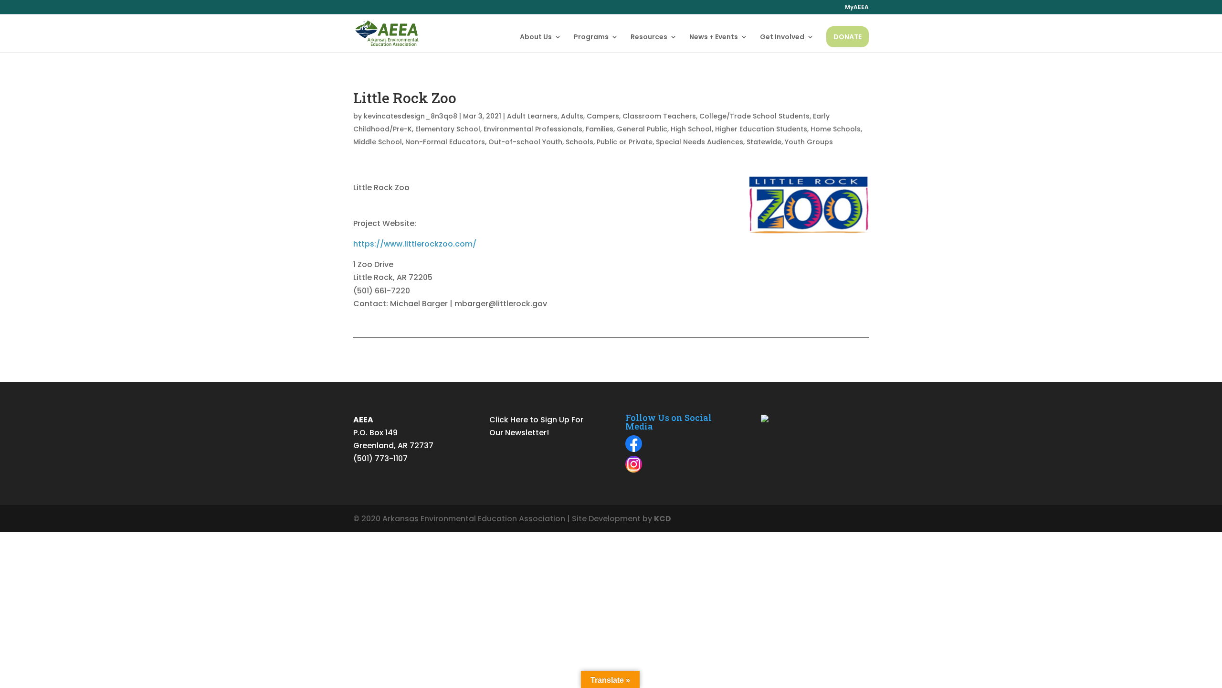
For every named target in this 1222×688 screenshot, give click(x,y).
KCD (662, 518)
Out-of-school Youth (525, 142)
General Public (642, 129)
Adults (572, 116)
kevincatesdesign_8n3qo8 (410, 116)
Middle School (377, 142)
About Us (536, 37)
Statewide (764, 142)
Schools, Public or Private (609, 142)
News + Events (713, 37)
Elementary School (447, 129)
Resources (649, 37)
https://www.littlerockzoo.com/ (414, 243)
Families (599, 129)
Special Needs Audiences (699, 142)
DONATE (847, 37)
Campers (603, 116)
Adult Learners (532, 116)
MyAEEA (857, 7)
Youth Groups (809, 142)
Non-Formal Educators (445, 142)
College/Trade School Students (754, 116)
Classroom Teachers (659, 116)
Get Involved (782, 37)
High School (691, 129)
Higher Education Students (761, 129)
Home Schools (836, 129)
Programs (591, 37)
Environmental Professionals (533, 129)
